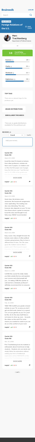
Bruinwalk (8, 10)
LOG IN (30, 10)
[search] (15, 15)
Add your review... (12, 140)
